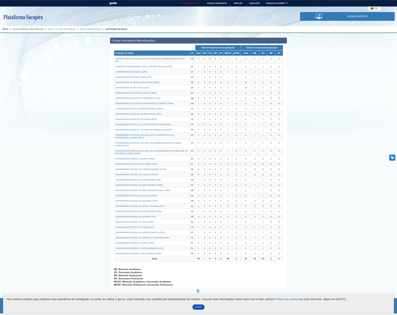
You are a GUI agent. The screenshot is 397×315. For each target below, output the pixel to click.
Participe (238, 3)
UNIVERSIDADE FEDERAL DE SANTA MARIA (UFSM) (138, 211)
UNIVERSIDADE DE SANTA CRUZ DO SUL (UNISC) (137, 82)
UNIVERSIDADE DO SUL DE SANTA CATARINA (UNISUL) (140, 108)
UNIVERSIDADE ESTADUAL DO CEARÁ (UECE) (136, 119)
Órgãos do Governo (275, 3)
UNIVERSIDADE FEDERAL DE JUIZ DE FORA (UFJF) (138, 179)
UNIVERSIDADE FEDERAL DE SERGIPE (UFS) (135, 216)
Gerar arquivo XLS (198, 294)
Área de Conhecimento (90, 29)
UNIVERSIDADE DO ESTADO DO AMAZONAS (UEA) (137, 98)
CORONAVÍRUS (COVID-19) (191, 3)
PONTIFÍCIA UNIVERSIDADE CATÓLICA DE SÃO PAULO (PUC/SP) (144, 66)
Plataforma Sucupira (23, 17)
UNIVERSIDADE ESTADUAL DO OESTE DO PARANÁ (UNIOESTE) (143, 129)
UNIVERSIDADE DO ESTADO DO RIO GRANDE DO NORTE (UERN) (144, 103)
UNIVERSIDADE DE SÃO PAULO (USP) (132, 87)
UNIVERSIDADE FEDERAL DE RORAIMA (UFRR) (136, 200)
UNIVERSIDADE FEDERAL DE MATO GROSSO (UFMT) (139, 185)
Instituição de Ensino (116, 29)
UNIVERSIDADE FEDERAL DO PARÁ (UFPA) (134, 243)
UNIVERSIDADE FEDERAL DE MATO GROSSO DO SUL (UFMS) (142, 190)
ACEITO (198, 307)
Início (5, 29)
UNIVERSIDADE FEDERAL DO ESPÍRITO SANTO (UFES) (139, 232)
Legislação (254, 3)
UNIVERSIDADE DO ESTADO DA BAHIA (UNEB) (136, 92)
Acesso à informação (217, 3)
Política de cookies (286, 299)
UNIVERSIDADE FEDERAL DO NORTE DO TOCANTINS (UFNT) (142, 237)
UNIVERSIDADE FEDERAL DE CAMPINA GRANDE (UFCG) (140, 169)
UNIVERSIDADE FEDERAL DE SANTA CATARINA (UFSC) (140, 206)
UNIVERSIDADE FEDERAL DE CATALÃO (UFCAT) (136, 174)
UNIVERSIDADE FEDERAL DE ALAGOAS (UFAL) (136, 164)
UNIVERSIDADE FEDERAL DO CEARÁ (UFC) (134, 227)
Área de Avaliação (67, 29)
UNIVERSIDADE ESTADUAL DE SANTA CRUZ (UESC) (138, 113)
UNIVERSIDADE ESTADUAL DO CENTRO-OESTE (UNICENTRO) (143, 124)
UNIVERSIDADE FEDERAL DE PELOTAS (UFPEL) (136, 195)
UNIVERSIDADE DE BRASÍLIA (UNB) (131, 71)
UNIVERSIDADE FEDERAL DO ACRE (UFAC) (134, 221)
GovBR (113, 3)
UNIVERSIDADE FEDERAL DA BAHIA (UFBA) (134, 158)
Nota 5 (51, 29)
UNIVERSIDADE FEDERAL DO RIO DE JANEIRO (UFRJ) (139, 248)
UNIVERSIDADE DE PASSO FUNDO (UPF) (133, 77)
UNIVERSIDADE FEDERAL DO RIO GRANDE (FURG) (138, 253)
